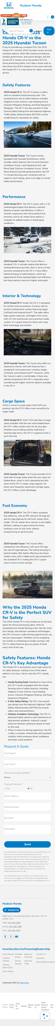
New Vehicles (8, 971)
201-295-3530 (14, 930)
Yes (8, 788)
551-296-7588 (15, 926)
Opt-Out (52, 1006)
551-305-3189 (14, 922)
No (31, 788)
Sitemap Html (31, 1006)
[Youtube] (16, 936)
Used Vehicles (8, 954)
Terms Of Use (18, 1005)
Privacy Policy (12, 1006)
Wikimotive (24, 982)
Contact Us (13, 910)
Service (19, 949)
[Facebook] (5, 936)
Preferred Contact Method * (17, 772)
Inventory (9, 949)
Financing (30, 949)
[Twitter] (10, 936)
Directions (40, 958)
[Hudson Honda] (23, 5)
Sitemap (24, 1006)
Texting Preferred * (13, 784)
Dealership (43, 949)
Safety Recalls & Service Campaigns (45, 1006)
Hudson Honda (5, 1006)
